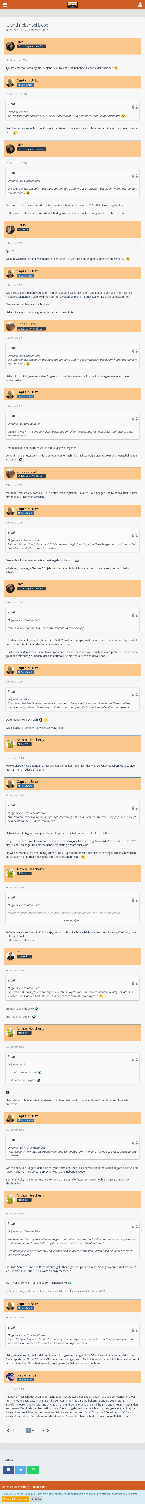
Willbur (13, 30)
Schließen (37, 1499)
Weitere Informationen (15, 1499)
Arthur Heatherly (76, 1291)
